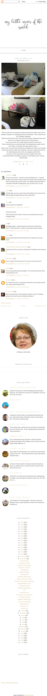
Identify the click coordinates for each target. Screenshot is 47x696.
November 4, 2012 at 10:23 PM (18, 198)
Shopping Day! (24, 604)
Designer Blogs (28, 695)
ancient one (9, 175)
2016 (22, 545)
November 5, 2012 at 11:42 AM (18, 264)
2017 (22, 543)
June (23, 620)
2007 (22, 642)
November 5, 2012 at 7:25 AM (17, 207)
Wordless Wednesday (19, 485)
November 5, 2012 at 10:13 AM (18, 242)
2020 (22, 536)
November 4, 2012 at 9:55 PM (17, 186)
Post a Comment (6, 303)
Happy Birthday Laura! (24, 583)
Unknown (9, 280)
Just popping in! (16, 473)
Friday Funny (15, 400)
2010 (22, 635)
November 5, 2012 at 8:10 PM (17, 287)
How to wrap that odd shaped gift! (24, 412)
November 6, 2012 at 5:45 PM (17, 299)
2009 (22, 638)
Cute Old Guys (24, 561)
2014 (22, 549)
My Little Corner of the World (23, 24)
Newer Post (40, 306)
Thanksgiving (24, 570)
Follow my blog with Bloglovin (10, 683)
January (23, 631)
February (23, 629)
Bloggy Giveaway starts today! (23, 388)
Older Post (6, 306)
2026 (22, 522)
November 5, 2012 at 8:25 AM (17, 219)
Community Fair (16, 436)
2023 (22, 529)
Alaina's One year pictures (24, 579)
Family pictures (24, 592)
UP (24, 590)
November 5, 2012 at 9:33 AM (17, 231)
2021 (22, 533)
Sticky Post (24, 608)
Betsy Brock (9, 258)
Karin (7, 190)
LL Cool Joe (9, 291)
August (23, 615)
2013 (22, 552)
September (23, 613)
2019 (22, 538)
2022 (22, 531)
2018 (22, 540)
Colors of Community (24, 601)
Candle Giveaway (24, 572)
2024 (22, 527)
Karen (8, 268)
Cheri (7, 235)
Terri (7, 202)
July (23, 617)
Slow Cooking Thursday (20, 461)
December (23, 556)
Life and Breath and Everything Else (16, 247)
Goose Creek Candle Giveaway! (24, 581)
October (23, 611)
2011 (22, 633)
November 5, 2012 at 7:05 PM (17, 275)
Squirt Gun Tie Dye (17, 424)
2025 (22, 524)
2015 (22, 547)
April (23, 624)
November (23, 558)
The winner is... (24, 606)
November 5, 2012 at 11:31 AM (18, 254)
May (23, 622)
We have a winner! (24, 567)
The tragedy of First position (24, 595)
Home (23, 50)
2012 (22, 554)
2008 (22, 640)
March (23, 626)
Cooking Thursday (17, 448)
